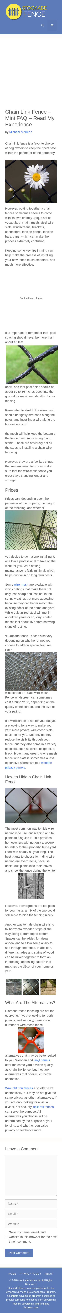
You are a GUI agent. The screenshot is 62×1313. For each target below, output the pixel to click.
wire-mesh (21, 584)
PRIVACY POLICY (30, 1273)
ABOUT (49, 1273)
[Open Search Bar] (42, 25)
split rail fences (43, 1107)
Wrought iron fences (19, 1088)
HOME (12, 1273)
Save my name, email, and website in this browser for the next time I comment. (33, 1237)
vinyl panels (42, 1060)
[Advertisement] (31, 76)
